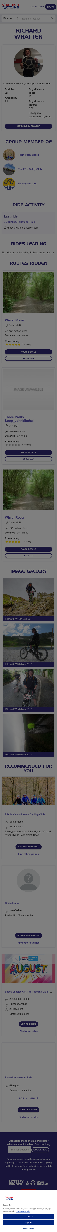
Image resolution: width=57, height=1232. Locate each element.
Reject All (28, 1223)
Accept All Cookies (28, 1217)
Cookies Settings (28, 1228)
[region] (28, 1211)
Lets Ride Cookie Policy (23, 1211)
